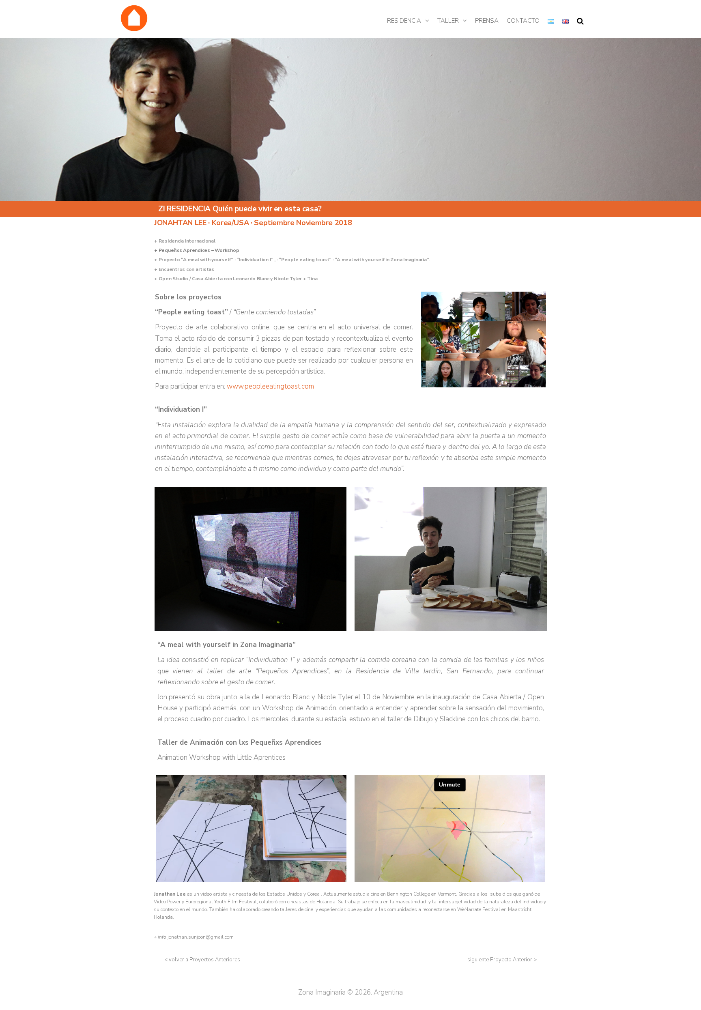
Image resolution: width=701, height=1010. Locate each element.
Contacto (523, 21)
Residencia (404, 21)
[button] (202, 960)
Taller (448, 21)
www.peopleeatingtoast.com (270, 386)
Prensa (487, 21)
